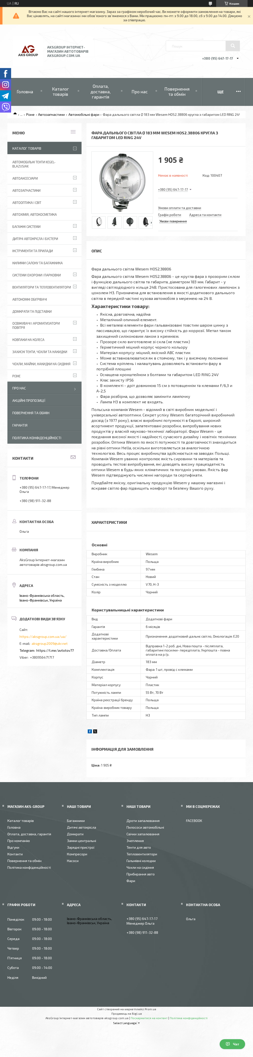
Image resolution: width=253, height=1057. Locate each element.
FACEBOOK (194, 820)
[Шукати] (233, 46)
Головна (25, 91)
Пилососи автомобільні (145, 827)
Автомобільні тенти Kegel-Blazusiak (34, 164)
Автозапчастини (51, 114)
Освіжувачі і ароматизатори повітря (36, 325)
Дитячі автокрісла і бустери (35, 239)
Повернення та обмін (177, 91)
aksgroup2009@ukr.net (50, 643)
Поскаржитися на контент (149, 1018)
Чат (236, 1044)
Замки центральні (81, 841)
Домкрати (75, 834)
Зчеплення (135, 841)
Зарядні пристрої (80, 847)
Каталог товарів (60, 91)
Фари (130, 881)
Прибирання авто (140, 874)
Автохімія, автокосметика (34, 214)
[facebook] (90, 732)
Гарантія (19, 425)
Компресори (77, 854)
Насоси (73, 861)
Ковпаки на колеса (28, 340)
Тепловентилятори (141, 854)
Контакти (15, 854)
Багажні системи (26, 227)
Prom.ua (150, 1009)
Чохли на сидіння (140, 867)
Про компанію (18, 841)
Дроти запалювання (143, 820)
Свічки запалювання (142, 834)
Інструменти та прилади (32, 251)
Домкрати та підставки (32, 311)
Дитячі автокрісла (81, 827)
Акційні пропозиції (28, 400)
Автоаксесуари (25, 178)
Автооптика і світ (26, 203)
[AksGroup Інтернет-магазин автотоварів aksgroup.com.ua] (28, 65)
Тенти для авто (138, 847)
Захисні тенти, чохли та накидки (39, 352)
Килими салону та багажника (37, 263)
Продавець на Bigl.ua (126, 1013)
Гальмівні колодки (141, 861)
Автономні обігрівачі (29, 299)
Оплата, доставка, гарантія (100, 91)
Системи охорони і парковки (36, 275)
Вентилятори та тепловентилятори (41, 287)
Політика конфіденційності (36, 438)
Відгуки (13, 847)
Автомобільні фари (83, 114)
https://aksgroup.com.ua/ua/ (43, 636)
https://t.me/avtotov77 (55, 650)
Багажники (76, 820)
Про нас (139, 91)
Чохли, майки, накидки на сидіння (41, 364)
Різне (30, 114)
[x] (95, 732)
